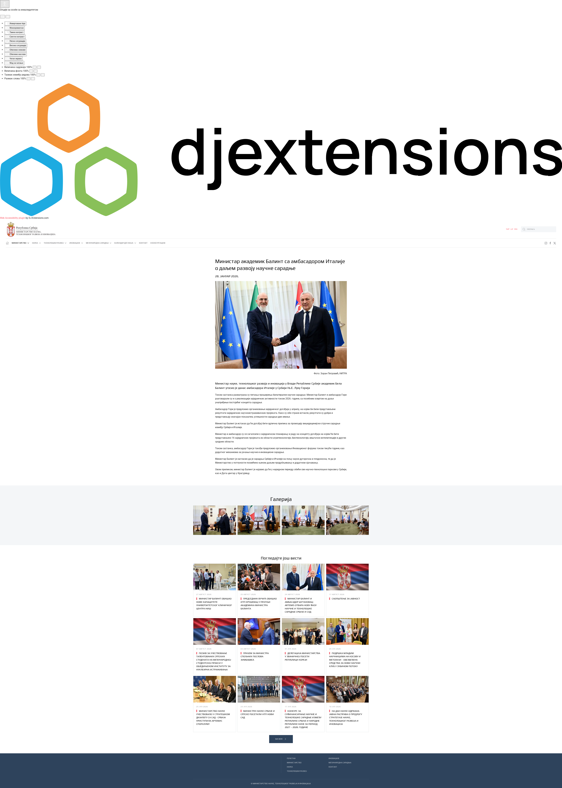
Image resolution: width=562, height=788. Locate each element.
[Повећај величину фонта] (35, 71)
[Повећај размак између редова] (43, 74)
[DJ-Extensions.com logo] (281, 149)
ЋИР (508, 229)
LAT (512, 229)
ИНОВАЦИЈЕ (334, 758)
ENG (516, 229)
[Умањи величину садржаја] (34, 67)
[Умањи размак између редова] (38, 74)
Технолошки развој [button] (54, 243)
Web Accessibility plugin (12, 218)
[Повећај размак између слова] (33, 78)
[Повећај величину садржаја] (39, 67)
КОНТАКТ (333, 767)
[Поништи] (2, 16)
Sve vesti (278, 739)
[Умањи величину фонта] (31, 71)
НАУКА (290, 767)
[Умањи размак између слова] (28, 78)
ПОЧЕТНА (291, 758)
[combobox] (538, 229)
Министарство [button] (19, 243)
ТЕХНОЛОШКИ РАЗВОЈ (297, 771)
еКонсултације (158, 243)
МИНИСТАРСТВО (294, 763)
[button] (214, 520)
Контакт (143, 243)
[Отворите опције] (4, 4)
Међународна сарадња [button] (97, 243)
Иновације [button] (74, 243)
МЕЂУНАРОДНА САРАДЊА (340, 763)
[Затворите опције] (8, 16)
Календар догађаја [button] (123, 243)
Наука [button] (35, 243)
